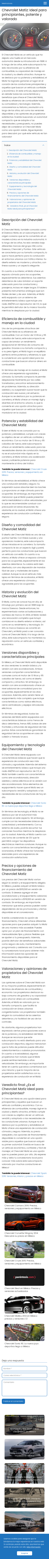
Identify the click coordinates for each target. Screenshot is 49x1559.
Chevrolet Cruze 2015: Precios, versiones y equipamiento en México (24, 472)
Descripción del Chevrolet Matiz (23, 150)
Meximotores (7, 3)
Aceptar (24, 1553)
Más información (34, 1547)
